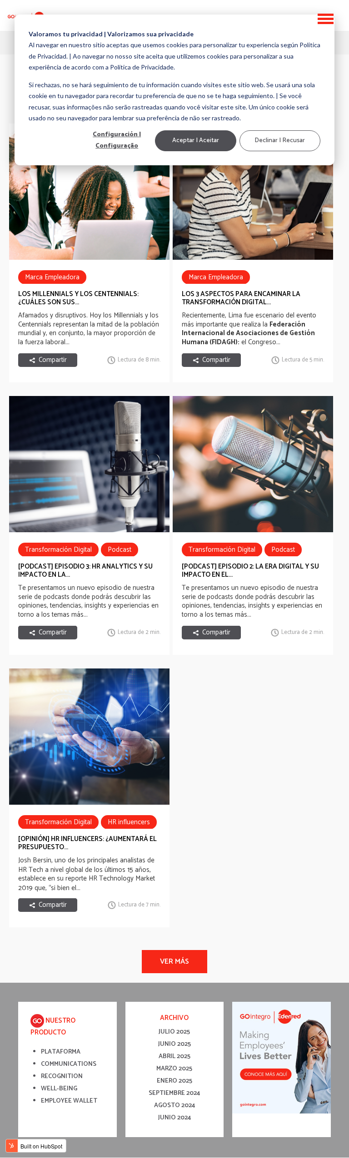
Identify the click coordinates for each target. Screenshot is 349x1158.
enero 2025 (174, 1081)
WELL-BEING (59, 1089)
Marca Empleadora (52, 277)
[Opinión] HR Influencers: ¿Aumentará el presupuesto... (87, 843)
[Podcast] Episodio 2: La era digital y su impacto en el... (250, 570)
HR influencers (129, 822)
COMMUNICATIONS (68, 1064)
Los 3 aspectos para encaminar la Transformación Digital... (241, 298)
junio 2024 (174, 1118)
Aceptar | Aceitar (195, 140)
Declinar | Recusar (279, 140)
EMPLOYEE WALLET (69, 1101)
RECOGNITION (62, 1076)
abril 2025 (174, 1056)
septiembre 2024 (174, 1093)
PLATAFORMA (60, 1052)
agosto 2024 (174, 1105)
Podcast (119, 549)
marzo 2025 (174, 1069)
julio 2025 (174, 1032)
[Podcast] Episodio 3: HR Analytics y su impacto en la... (85, 570)
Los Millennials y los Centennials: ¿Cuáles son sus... (78, 298)
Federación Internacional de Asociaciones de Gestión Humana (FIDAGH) (248, 333)
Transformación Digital (58, 549)
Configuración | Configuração (117, 140)
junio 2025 (174, 1044)
